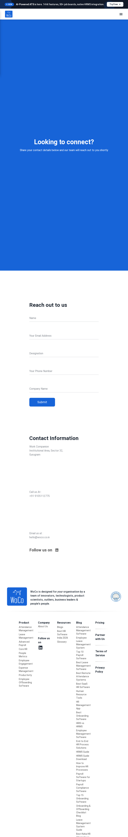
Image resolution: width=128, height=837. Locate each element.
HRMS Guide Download (82, 757)
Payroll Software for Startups (83, 777)
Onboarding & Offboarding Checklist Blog (83, 810)
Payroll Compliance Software (82, 787)
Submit (42, 402)
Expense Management (26, 669)
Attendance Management (26, 629)
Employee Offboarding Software (25, 682)
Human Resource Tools (81, 694)
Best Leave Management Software (83, 665)
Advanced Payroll (24, 643)
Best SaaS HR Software (83, 685)
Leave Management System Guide (83, 824)
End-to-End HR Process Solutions (82, 744)
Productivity (25, 675)
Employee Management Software (83, 733)
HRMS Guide (82, 751)
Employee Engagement (26, 662)
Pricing (99, 622)
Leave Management (26, 636)
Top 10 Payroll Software (81, 655)
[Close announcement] (123, 4)
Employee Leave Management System (83, 642)
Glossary (61, 641)
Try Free (114, 4)
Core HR (23, 649)
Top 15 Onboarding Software (82, 798)
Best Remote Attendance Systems (83, 676)
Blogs (60, 627)
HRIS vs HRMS (80, 725)
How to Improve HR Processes (82, 766)
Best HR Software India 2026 (62, 634)
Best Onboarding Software (82, 715)
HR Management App (83, 705)
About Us (43, 626)
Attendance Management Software (83, 630)
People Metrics (23, 655)
